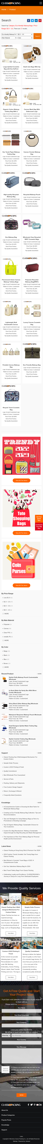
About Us (5, 1110)
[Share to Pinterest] (40, 20)
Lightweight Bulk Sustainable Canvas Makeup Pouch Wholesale (11, 324)
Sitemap (15, 1141)
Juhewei (28, 1141)
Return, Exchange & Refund (12, 791)
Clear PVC (8, 632)
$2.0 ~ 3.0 (8, 606)
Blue (6, 659)
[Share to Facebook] (28, 20)
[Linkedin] (40, 1104)
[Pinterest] (34, 1104)
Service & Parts (8, 779)
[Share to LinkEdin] (36, 20)
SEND (21, 1095)
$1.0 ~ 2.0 (8, 602)
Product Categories (8, 1115)
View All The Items (21, 480)
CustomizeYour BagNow (39, 526)
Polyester (8, 624)
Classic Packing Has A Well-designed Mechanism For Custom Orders (10, 909)
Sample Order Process (11, 763)
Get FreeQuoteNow (39, 518)
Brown (7, 663)
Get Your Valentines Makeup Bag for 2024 (17, 866)
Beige (7, 651)
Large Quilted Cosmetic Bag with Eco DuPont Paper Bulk (11, 69)
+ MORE (39, 674)
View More (11, 933)
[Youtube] (37, 1104)
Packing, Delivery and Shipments (14, 783)
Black (7, 655)
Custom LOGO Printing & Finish (14, 767)
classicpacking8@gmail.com (27, 1004)
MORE (6, 613)
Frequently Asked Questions (13, 795)
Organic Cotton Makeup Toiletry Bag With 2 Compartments (11, 111)
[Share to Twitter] (32, 20)
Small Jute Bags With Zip (31, 67)
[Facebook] (28, 1104)
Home (4, 10)
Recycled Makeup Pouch (31, 194)
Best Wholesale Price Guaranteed (14, 775)
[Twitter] (31, 1104)
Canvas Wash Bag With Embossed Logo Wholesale (32, 111)
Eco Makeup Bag (11, 237)
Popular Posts (6, 1120)
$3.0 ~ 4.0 (8, 610)
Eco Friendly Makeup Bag (32, 365)
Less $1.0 (8, 597)
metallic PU (8, 636)
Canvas (7, 628)
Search (37, 36)
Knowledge (5, 1125)
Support (4, 1130)
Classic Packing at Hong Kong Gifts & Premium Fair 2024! (22, 850)
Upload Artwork (5, 1069)
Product (12, 10)
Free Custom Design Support (13, 787)
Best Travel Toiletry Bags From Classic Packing (18, 870)
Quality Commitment (10, 771)
